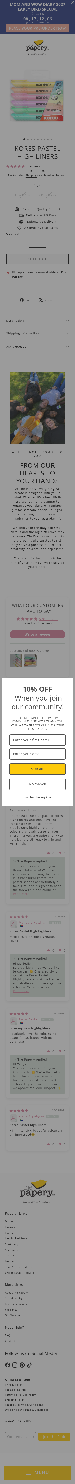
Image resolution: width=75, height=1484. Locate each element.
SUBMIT (37, 769)
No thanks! (37, 784)
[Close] (67, 683)
